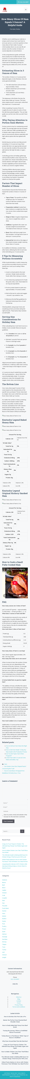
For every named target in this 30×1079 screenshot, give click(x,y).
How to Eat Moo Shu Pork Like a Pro (15, 1016)
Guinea (4, 911)
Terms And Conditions (18, 1007)
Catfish (4, 890)
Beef (3, 885)
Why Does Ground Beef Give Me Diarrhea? (15, 1041)
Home (19, 1003)
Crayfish (4, 898)
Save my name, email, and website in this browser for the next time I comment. (15, 815)
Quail (3, 931)
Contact (19, 1001)
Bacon (4, 882)
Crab (3, 895)
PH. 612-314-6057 (23, 2)
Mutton (4, 918)
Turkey (4, 949)
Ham (5, 764)
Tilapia (4, 944)
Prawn (4, 929)
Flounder (4, 905)
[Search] (22, 831)
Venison (4, 955)
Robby (18, 29)
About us (18, 997)
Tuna (3, 947)
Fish (3, 903)
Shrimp (4, 942)
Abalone (4, 880)
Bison (3, 887)
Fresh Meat (5, 908)
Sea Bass (4, 939)
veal (3, 952)
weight (4, 957)
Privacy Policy (19, 1005)
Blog (18, 999)
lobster (4, 916)
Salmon (4, 934)
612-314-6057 (15, 979)
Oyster (4, 921)
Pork (3, 924)
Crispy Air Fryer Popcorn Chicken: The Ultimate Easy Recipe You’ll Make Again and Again (14, 846)
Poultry (4, 926)
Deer (3, 900)
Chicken (4, 892)
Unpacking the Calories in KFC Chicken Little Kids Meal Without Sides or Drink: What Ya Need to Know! (14, 866)
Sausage (4, 936)
